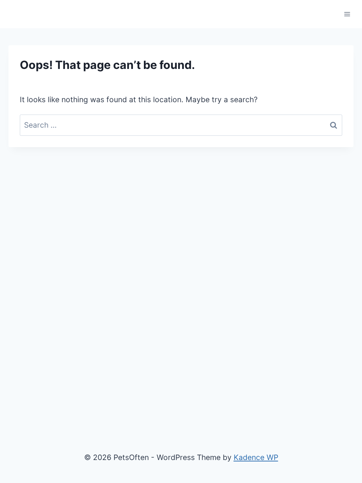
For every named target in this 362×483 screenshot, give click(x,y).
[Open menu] (347, 13)
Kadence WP (256, 457)
